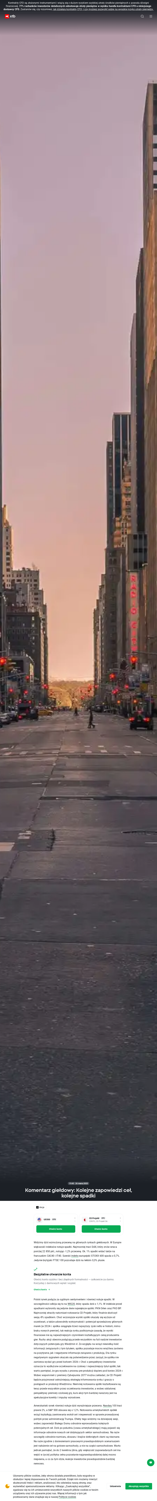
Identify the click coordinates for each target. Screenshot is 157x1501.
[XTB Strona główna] (8, 16)
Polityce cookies (67, 1496)
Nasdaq (107, 1405)
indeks (74, 1255)
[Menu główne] (151, 16)
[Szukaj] (142, 16)
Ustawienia (115, 1486)
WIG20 (71, 1303)
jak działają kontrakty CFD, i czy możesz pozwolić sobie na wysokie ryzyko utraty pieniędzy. (103, 9)
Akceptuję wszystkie (139, 1486)
